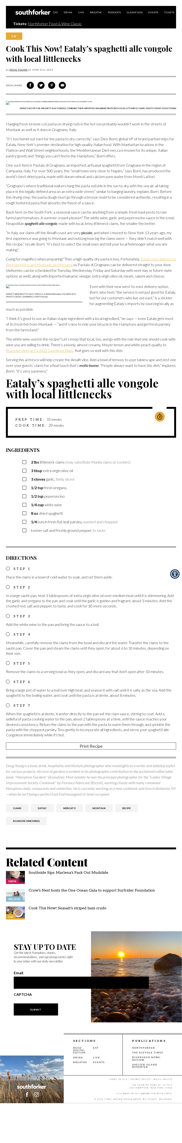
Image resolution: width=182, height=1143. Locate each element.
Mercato (69, 808)
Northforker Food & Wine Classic (55, 23)
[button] (36, 1094)
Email (18, 973)
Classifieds (135, 12)
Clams (17, 808)
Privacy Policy (140, 1079)
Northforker (143, 1047)
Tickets (169, 12)
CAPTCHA (23, 994)
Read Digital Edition (79, 1050)
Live (81, 12)
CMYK (168, 1093)
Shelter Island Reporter (144, 1065)
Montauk (99, 808)
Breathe (96, 12)
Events (153, 12)
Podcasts (114, 12)
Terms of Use (118, 1079)
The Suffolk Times (147, 1052)
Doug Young (18, 69)
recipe (126, 808)
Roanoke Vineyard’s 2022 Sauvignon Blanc (40, 350)
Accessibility (163, 1079)
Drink (68, 12)
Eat (55, 12)
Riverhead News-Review (146, 1058)
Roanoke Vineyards (26, 821)
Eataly (42, 808)
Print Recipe (91, 746)
